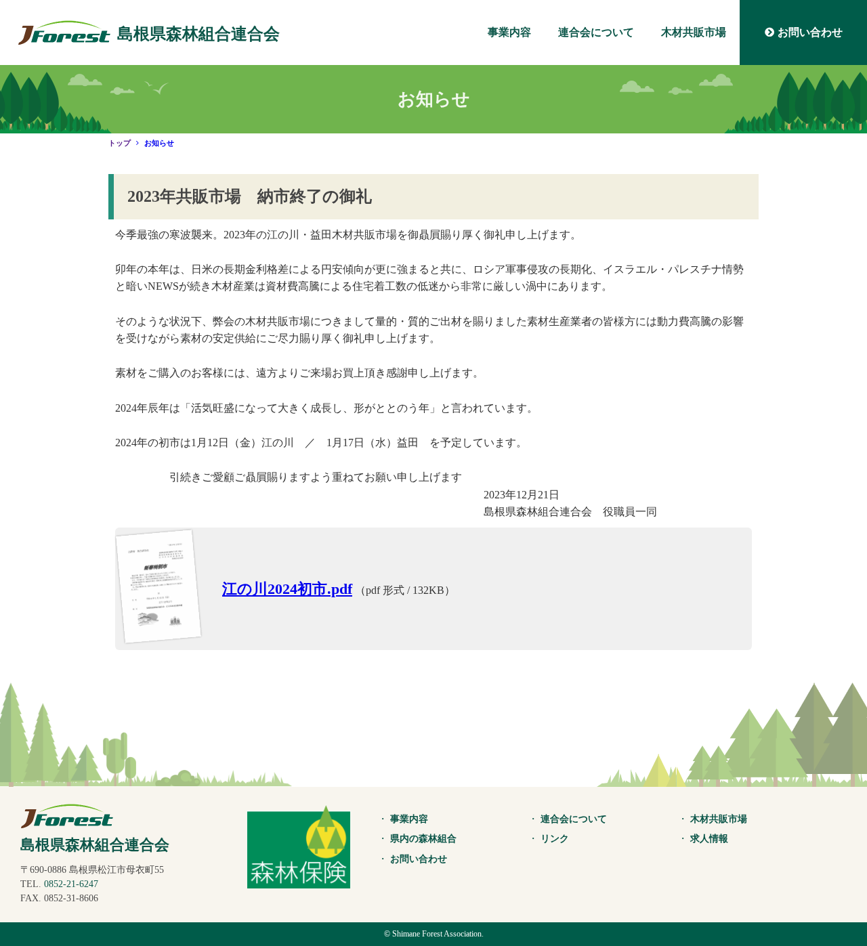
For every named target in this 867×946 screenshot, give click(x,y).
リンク (555, 839)
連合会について (596, 32)
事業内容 (509, 32)
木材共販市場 (693, 32)
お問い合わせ (810, 32)
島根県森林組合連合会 (198, 34)
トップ (119, 143)
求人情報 (709, 839)
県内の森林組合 (423, 839)
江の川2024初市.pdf (287, 588)
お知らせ (159, 143)
